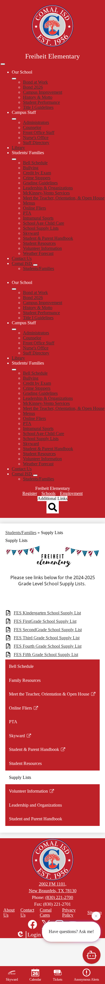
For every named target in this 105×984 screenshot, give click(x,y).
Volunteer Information (42, 248)
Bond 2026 (33, 87)
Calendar (35, 979)
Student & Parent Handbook (48, 238)
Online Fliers (34, 208)
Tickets (57, 979)
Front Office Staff (38, 132)
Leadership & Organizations (48, 187)
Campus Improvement (42, 92)
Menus (29, 203)
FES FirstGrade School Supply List (45, 621)
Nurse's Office (35, 137)
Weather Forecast (38, 253)
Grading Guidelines (40, 182)
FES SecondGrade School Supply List (48, 629)
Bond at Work (35, 82)
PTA (27, 213)
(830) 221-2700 (59, 897)
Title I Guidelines (38, 107)
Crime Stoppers (36, 177)
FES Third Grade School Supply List (47, 637)
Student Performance (41, 102)
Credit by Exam (37, 172)
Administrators (36, 122)
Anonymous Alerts (86, 979)
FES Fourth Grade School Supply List (47, 646)
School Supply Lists (41, 228)
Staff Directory (36, 142)
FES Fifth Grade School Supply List (46, 654)
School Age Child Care (43, 223)
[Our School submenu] (14, 78)
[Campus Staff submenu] (14, 119)
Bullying (30, 167)
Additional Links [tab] (52, 498)
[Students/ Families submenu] (14, 159)
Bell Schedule (35, 162)
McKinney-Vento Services (46, 193)
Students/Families (38, 268)
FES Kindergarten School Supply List (47, 612)
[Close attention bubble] (96, 916)
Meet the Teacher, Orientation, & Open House (63, 198)
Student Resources (39, 243)
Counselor (32, 127)
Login (34, 934)
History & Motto (37, 97)
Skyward (31, 233)
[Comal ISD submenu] (35, 265)
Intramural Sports (38, 218)
